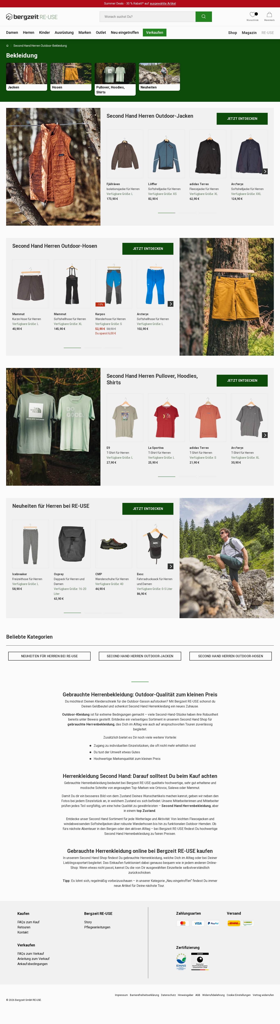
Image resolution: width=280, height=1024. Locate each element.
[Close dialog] (214, 469)
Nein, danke (167, 522)
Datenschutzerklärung (171, 548)
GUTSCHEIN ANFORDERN (167, 512)
